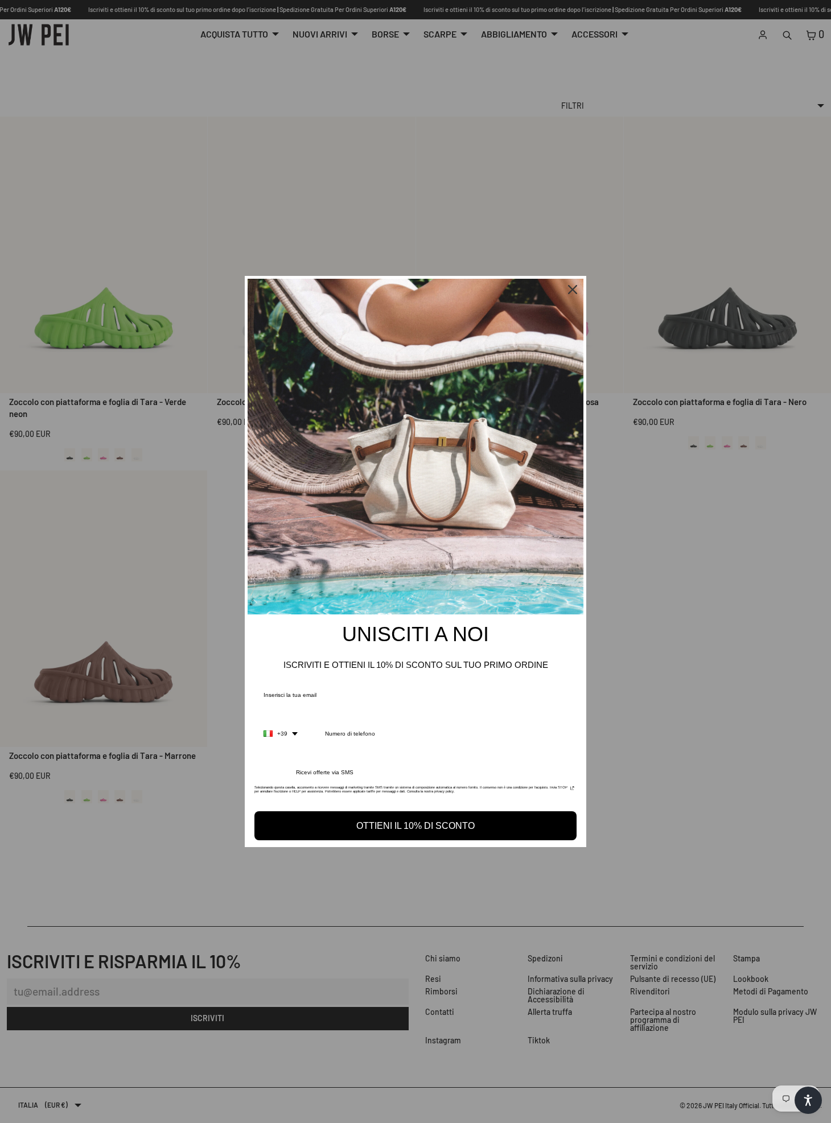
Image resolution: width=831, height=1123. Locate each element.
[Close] (572, 289)
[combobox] (280, 733)
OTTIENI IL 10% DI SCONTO (415, 826)
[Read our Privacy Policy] (572, 791)
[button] (808, 1100)
